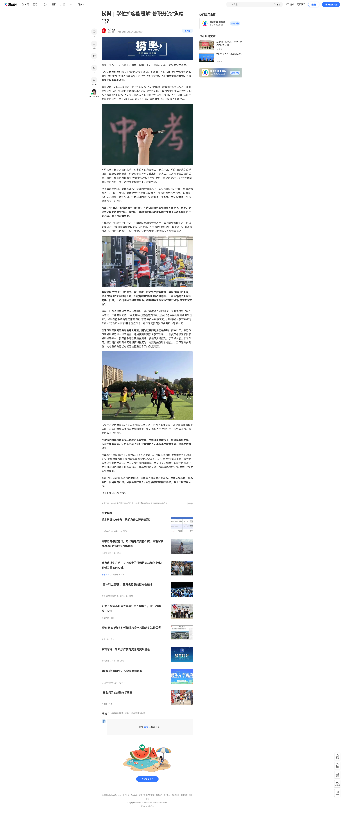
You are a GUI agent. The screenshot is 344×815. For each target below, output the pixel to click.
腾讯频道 (184, 795)
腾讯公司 (144, 806)
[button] (235, 23)
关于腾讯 (105, 795)
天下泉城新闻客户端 (110, 596)
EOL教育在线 (107, 531)
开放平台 (142, 795)
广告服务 (150, 795)
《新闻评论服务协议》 (138, 713)
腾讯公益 (167, 795)
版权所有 (151, 806)
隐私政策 (134, 795)
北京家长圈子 (107, 553)
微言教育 (105, 661)
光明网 (104, 704)
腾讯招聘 (159, 795)
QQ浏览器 (175, 795)
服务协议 (126, 795)
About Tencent (115, 795)
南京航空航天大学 (109, 683)
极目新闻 (105, 618)
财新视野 (114, 574)
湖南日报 (105, 639)
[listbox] (147, 608)
